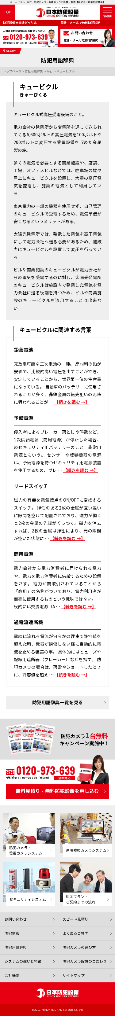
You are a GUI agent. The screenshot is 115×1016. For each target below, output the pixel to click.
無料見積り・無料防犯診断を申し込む (57, 791)
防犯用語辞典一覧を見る (57, 702)
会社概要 (12, 975)
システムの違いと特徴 (23, 961)
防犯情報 (12, 933)
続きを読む (72, 402)
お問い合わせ (16, 919)
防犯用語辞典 (16, 947)
